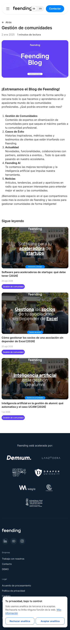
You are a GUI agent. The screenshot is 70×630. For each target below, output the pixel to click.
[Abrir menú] (8, 8)
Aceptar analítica (50, 621)
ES (34, 8)
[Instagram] (22, 541)
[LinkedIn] (5, 541)
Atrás (9, 22)
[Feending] (22, 9)
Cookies (6, 596)
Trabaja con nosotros (13, 558)
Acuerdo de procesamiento (16, 585)
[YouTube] (13, 541)
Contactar (55, 8)
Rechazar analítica (20, 621)
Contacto (7, 564)
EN (40, 8)
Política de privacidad (13, 590)
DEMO (5, 569)
